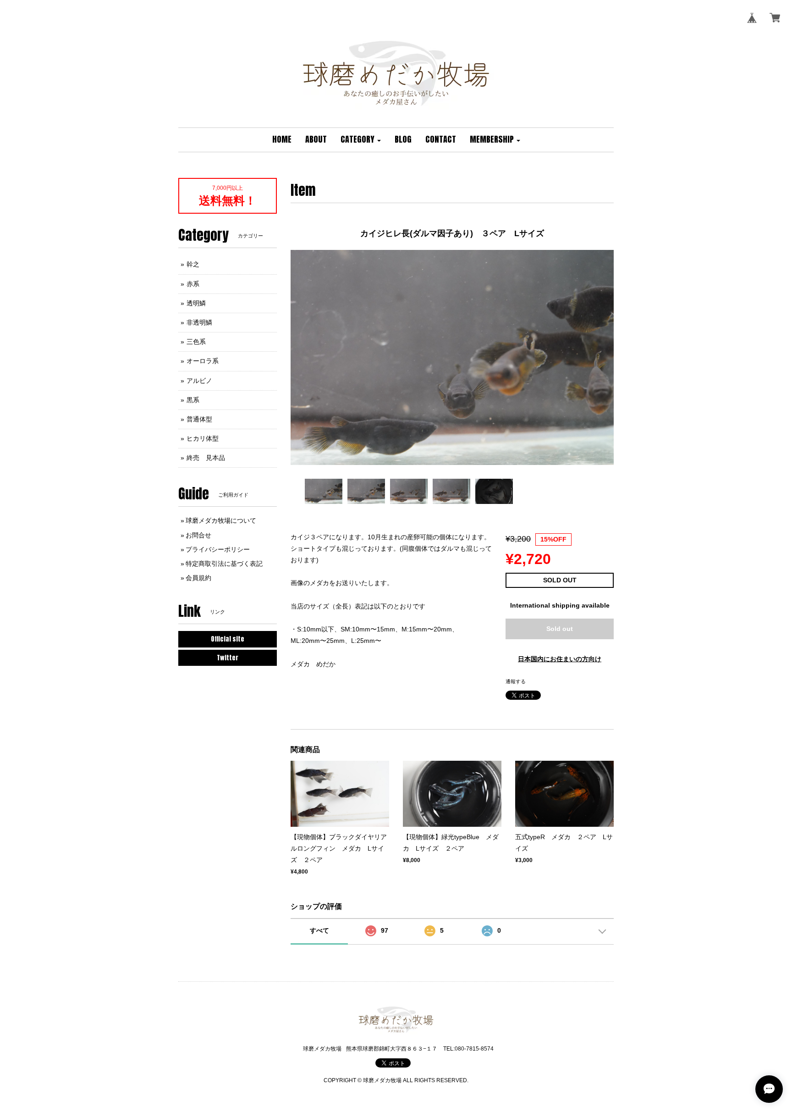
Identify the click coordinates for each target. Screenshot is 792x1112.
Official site (227, 639)
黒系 (193, 400)
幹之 (193, 264)
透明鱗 (196, 303)
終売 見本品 (206, 457)
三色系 (196, 341)
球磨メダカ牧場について (221, 520)
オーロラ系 (203, 361)
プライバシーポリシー (218, 549)
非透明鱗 (199, 322)
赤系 (193, 284)
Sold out (559, 628)
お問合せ (198, 535)
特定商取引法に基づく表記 (224, 563)
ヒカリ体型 (203, 438)
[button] (361, 140)
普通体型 (199, 419)
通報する (516, 681)
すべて (319, 930)
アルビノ (199, 380)
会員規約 (198, 577)
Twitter (227, 658)
